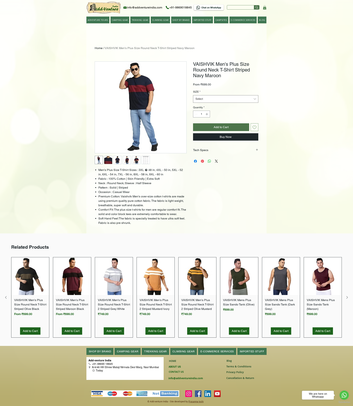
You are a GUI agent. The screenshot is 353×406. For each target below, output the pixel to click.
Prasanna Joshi (196, 401)
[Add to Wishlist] (254, 127)
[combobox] (225, 99)
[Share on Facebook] (195, 161)
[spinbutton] (201, 114)
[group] (176, 297)
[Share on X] (216, 161)
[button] (264, 7)
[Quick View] (30, 276)
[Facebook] (198, 393)
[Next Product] (347, 297)
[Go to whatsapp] (344, 395)
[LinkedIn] (207, 393)
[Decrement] (196, 114)
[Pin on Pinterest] (202, 161)
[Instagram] (188, 393)
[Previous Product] (6, 297)
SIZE (196, 91)
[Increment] (207, 114)
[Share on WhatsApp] (209, 161)
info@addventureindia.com (185, 378)
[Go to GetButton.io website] (344, 402)
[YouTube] (217, 393)
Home (99, 48)
